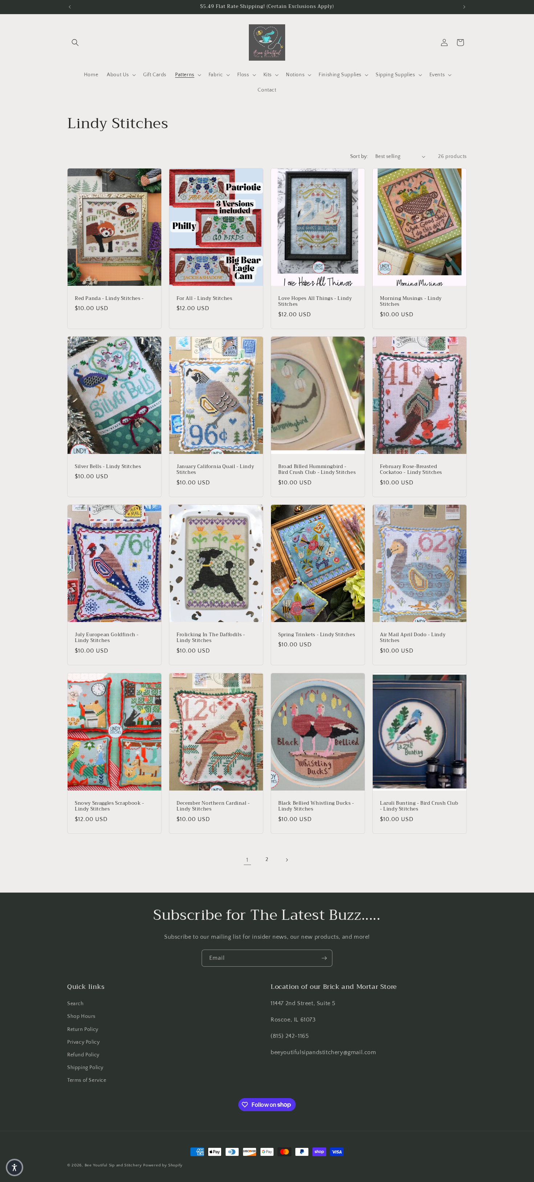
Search (75, 1004)
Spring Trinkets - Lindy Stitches (316, 635)
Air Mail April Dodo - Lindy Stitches (412, 638)
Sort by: (359, 156)
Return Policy (82, 1029)
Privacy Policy (83, 1042)
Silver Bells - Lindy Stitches (108, 467)
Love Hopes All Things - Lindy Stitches (315, 301)
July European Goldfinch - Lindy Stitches (107, 638)
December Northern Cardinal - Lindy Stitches (213, 806)
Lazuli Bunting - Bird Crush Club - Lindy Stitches (419, 806)
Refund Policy (83, 1055)
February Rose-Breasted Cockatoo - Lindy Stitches (411, 470)
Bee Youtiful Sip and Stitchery (113, 1165)
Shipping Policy (85, 1068)
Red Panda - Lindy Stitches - (109, 298)
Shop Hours (81, 1016)
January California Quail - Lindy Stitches (215, 470)
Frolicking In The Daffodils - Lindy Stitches (211, 638)
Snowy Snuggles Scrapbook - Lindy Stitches (109, 806)
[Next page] (287, 860)
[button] (75, 42)
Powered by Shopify (163, 1165)
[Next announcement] (464, 7)
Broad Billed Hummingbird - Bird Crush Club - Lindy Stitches (317, 470)
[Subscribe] (324, 958)
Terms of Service (86, 1080)
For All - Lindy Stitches (204, 298)
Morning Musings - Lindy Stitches (411, 301)
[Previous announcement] (70, 7)
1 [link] (247, 860)
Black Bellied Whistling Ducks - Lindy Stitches (316, 806)
